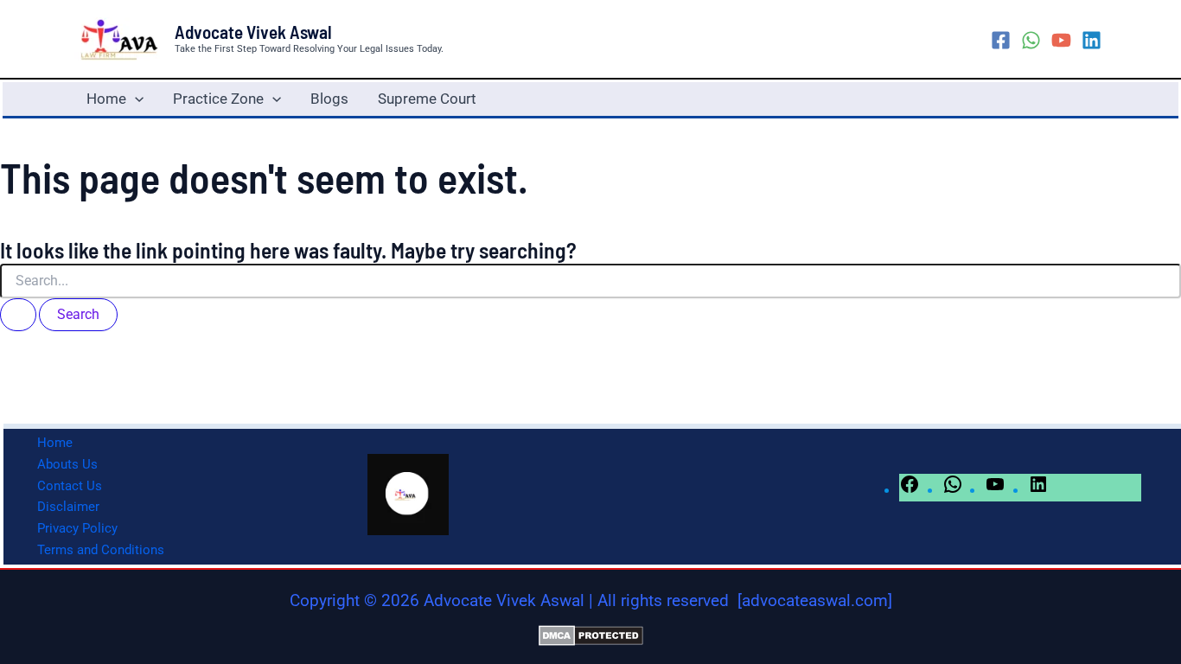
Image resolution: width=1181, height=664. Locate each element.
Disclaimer (68, 506)
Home (106, 98)
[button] (135, 99)
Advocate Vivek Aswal (253, 31)
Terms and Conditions (100, 550)
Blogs (329, 98)
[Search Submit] (18, 314)
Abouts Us (67, 464)
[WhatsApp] (1031, 40)
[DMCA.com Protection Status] (591, 634)
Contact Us (69, 486)
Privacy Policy (77, 528)
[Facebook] (1001, 40)
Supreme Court (427, 98)
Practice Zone (218, 98)
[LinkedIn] (1038, 489)
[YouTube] (1061, 40)
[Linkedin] (1091, 40)
